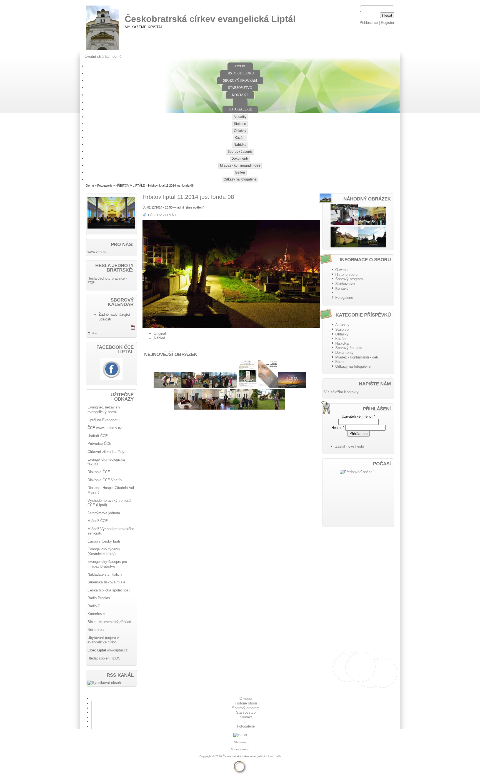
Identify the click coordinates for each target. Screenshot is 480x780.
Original (160, 333)
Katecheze (96, 614)
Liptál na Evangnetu (103, 420)
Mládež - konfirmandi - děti (240, 165)
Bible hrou (96, 630)
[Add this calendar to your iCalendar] (133, 329)
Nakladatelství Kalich (105, 574)
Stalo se (240, 124)
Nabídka (240, 145)
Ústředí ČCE (98, 436)
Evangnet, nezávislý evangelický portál (104, 409)
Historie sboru (240, 73)
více (94, 333)
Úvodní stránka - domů (103, 56)
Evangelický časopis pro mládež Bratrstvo (107, 564)
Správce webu (240, 749)
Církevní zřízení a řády (106, 452)
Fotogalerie (240, 109)
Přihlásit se (369, 23)
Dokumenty (240, 158)
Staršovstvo (240, 88)
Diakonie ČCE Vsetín (105, 480)
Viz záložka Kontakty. (341, 392)
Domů (90, 185)
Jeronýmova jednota (104, 513)
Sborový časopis (240, 152)
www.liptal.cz (117, 650)
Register (387, 23)
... (240, 102)
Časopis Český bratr (104, 541)
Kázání (240, 138)
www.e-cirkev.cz (109, 428)
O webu (240, 66)
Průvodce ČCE (99, 444)
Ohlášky (240, 131)
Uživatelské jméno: (358, 416)
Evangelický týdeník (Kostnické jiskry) (104, 551)
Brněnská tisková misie (106, 582)
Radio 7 (94, 606)
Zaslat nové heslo (349, 446)
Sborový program (240, 80)
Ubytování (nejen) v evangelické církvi (103, 640)
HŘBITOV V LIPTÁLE (130, 185)
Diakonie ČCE (99, 472)
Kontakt (240, 95)
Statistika (240, 742)
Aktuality (240, 117)
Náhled (159, 338)
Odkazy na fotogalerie (240, 179)
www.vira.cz (97, 252)
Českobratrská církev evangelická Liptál (210, 19)
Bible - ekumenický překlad (109, 622)
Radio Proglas (99, 598)
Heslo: (337, 428)
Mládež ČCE (98, 521)
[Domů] (102, 50)
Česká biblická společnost (109, 590)
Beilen (240, 172)
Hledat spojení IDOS (104, 658)
